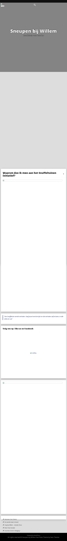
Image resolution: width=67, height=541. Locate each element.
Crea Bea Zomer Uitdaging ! (12, 531)
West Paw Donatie (9, 528)
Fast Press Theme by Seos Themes (47, 537)
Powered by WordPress (33, 535)
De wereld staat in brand (11, 522)
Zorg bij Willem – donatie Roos (13, 525)
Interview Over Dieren (10, 519)
